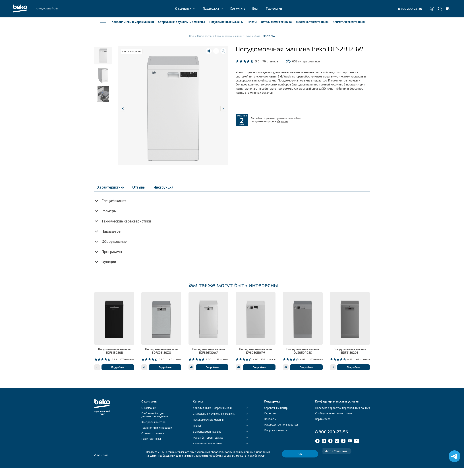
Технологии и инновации (156, 427)
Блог (255, 8)
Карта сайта (322, 419)
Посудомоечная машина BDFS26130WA (208, 351)
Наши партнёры (151, 438)
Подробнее (117, 367)
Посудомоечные (226, 21)
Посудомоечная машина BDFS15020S (350, 351)
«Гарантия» (282, 121)
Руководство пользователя (281, 424)
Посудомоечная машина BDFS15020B (114, 351)
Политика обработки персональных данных (342, 408)
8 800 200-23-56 (410, 8)
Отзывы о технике (152, 433)
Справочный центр (276, 408)
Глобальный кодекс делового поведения (154, 415)
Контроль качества (153, 422)
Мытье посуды (204, 36)
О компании (183, 8)
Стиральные (181, 21)
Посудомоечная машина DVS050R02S (302, 351)
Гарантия (270, 413)
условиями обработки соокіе (214, 452)
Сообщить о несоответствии (333, 413)
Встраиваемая (276, 21)
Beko (191, 36)
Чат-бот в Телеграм (333, 451)
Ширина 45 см (252, 36)
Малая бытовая (312, 21)
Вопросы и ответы (275, 430)
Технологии (274, 8)
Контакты (270, 419)
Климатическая (349, 21)
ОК (300, 454)
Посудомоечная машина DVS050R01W (255, 351)
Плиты (252, 21)
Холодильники (133, 21)
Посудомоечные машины (228, 36)
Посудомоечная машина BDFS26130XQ (161, 351)
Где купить (237, 8)
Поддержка (211, 8)
